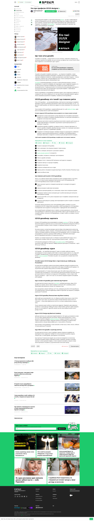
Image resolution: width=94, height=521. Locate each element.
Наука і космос (19, 15)
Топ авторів (21, 2)
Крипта (17, 19)
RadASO (18, 72)
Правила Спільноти (39, 496)
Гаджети (18, 24)
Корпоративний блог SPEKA (22, 90)
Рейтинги (18, 28)
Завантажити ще (18, 418)
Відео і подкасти (20, 26)
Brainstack (19, 77)
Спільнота (18, 8)
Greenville (19, 69)
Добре (91, 519)
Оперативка (36, 6)
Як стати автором (28, 2)
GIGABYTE (19, 82)
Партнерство (55, 498)
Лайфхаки (18, 21)
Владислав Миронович (38, 10)
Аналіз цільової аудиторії (43, 153)
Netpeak (18, 74)
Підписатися (62, 11)
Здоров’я (18, 31)
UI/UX (50, 24)
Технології (18, 29)
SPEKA (17, 511)
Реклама (54, 496)
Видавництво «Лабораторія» (22, 79)
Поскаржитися (65, 346)
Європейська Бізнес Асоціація (23, 85)
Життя (17, 22)
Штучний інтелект (20, 17)
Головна (32, 5)
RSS (53, 505)
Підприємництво (20, 12)
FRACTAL (18, 87)
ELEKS (18, 66)
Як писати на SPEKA (39, 500)
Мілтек (17, 14)
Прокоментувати (75, 346)
